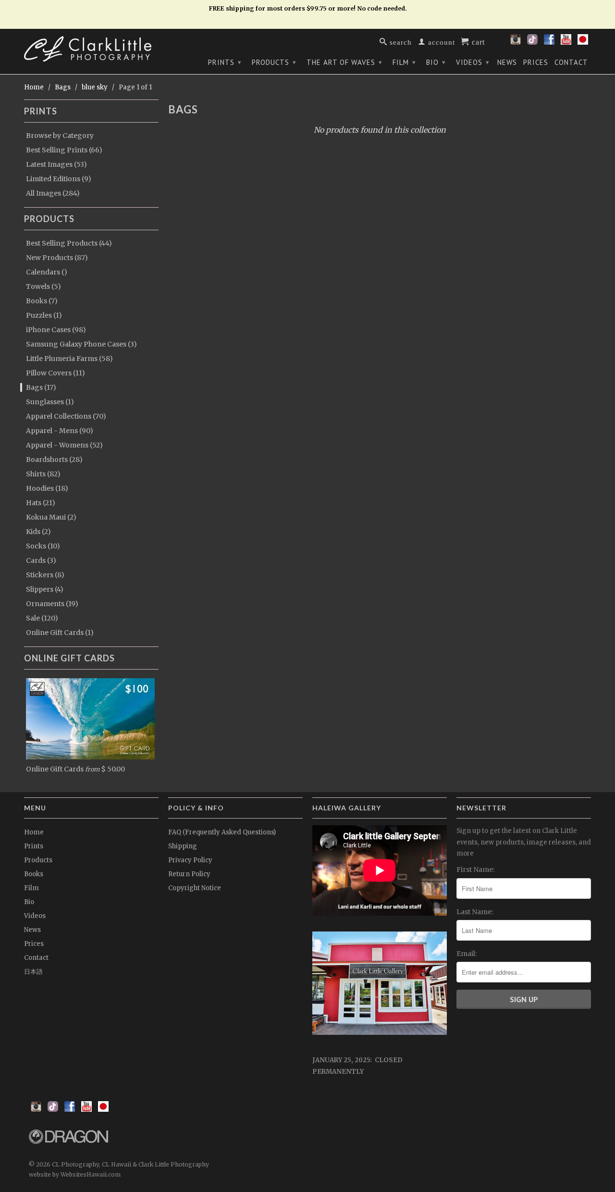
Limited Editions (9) (58, 178)
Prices (535, 62)
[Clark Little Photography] (91, 49)
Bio (436, 62)
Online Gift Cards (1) (60, 632)
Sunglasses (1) (50, 401)
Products (274, 62)
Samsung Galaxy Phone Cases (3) (81, 344)
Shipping (182, 846)
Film (404, 62)
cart (477, 41)
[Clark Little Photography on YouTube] (566, 42)
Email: (466, 953)
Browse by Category (60, 135)
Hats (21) (40, 502)
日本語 (33, 972)
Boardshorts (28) (54, 459)
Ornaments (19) (52, 603)
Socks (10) (43, 546)
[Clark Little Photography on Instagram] (515, 42)
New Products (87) (57, 257)
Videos (473, 62)
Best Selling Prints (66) (64, 150)
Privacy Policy (190, 860)
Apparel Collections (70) (66, 416)
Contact (571, 62)
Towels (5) (43, 286)
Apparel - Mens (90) (59, 430)
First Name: (475, 869)
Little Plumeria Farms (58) (69, 358)
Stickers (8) (45, 575)
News (507, 62)
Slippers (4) (44, 589)
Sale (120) (42, 618)
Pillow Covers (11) (55, 373)
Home (34, 832)
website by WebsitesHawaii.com (75, 1174)
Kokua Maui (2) (51, 517)
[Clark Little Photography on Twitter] (532, 42)
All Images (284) (53, 193)
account (440, 41)
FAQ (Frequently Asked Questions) (222, 832)
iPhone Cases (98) (56, 329)
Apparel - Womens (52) (64, 445)
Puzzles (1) (44, 315)
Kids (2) (38, 531)
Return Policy (189, 874)
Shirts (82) (43, 474)
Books (33, 874)
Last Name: (474, 911)
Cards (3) (41, 560)
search (399, 41)
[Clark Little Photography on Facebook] (549, 42)
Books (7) (42, 301)
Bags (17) (41, 387)
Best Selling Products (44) (69, 243)
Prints (225, 62)
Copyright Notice (194, 888)
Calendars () (46, 272)
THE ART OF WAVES (344, 62)
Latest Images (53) (56, 164)
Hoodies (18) (47, 488)
